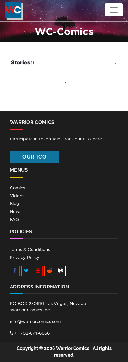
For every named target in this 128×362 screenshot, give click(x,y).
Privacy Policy (24, 257)
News (15, 211)
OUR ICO (34, 157)
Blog (14, 203)
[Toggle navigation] (114, 9)
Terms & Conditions (30, 249)
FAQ (14, 219)
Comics (17, 187)
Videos (17, 195)
